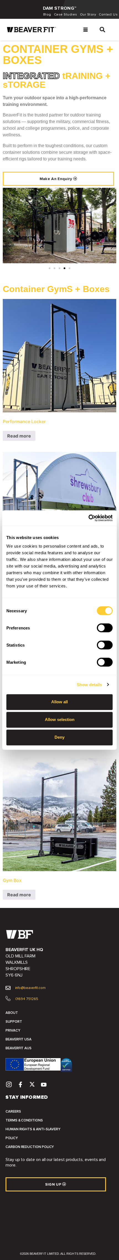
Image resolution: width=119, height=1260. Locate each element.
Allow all (59, 701)
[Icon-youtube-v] (43, 1084)
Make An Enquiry (56, 178)
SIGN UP (54, 1184)
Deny (59, 737)
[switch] (105, 627)
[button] (102, 29)
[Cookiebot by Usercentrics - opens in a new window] (88, 518)
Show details (89, 684)
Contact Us (108, 14)
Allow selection (59, 719)
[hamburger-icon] (85, 30)
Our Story (88, 14)
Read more (19, 436)
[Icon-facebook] (20, 1084)
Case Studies (65, 14)
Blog (47, 14)
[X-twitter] (32, 1084)
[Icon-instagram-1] (9, 1084)
